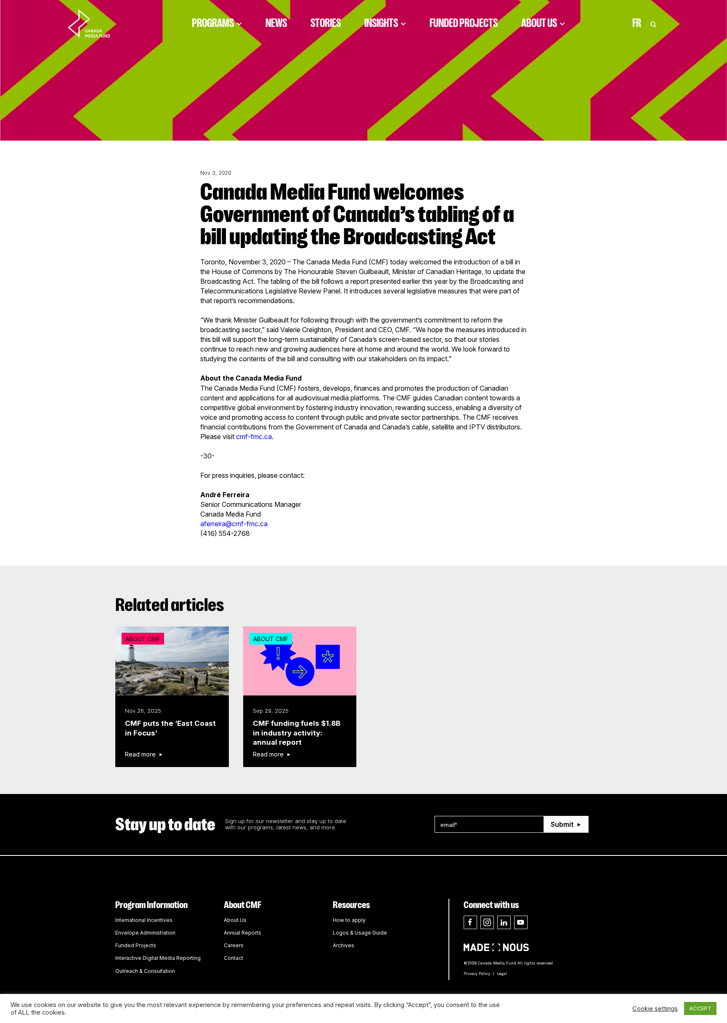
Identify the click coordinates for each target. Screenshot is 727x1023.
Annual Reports (242, 933)
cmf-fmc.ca (254, 436)
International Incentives (143, 920)
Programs (213, 23)
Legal (502, 973)
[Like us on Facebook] (470, 922)
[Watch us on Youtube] (521, 922)
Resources (351, 905)
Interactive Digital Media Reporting (158, 958)
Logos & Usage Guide (360, 933)
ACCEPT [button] (700, 1008)
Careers (234, 945)
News (276, 23)
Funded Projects (464, 23)
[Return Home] (96, 23)
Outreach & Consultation (145, 971)
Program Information (151, 905)
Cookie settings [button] (655, 1008)
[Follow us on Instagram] (487, 922)
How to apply (349, 920)
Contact (233, 958)
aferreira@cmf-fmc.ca (234, 523)
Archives (343, 945)
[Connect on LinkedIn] (504, 922)
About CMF (242, 905)
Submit (562, 824)
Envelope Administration (145, 933)
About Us (539, 23)
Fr (636, 23)
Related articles (169, 604)
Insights (381, 23)
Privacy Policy (477, 973)
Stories (325, 23)
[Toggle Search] (653, 23)
